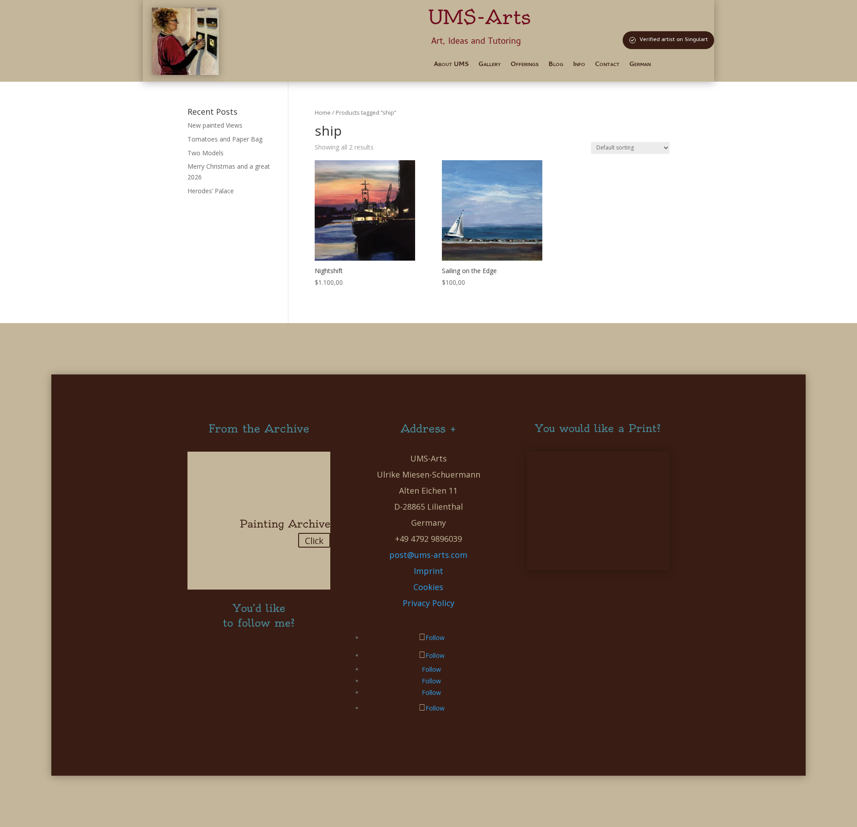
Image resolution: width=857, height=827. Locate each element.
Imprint (428, 570)
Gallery (489, 66)
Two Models (205, 153)
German (640, 66)
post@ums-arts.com (428, 554)
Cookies (428, 587)
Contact (607, 66)
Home (323, 112)
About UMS (451, 66)
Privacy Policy (428, 603)
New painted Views (214, 125)
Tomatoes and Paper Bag (224, 139)
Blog (556, 66)
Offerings (525, 66)
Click (314, 541)
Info (579, 66)
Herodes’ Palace (210, 191)
